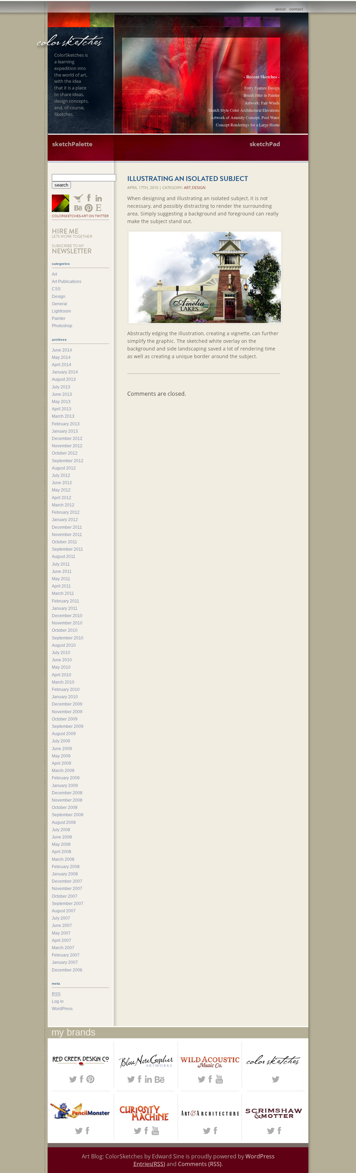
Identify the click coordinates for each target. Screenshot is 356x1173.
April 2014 (61, 364)
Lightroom (61, 311)
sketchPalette (72, 144)
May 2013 (61, 401)
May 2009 (61, 756)
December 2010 (67, 615)
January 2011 (65, 608)
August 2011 (63, 556)
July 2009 (61, 741)
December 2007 (67, 881)
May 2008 (61, 844)
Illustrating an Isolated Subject (187, 178)
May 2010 (61, 667)
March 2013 (63, 416)
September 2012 (67, 460)
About (280, 9)
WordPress (62, 1008)
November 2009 (67, 711)
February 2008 (66, 866)
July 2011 (61, 564)
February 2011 (65, 601)
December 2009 (67, 704)
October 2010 (65, 630)
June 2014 (62, 350)
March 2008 (63, 859)
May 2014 (61, 357)
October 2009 (65, 719)
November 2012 (67, 445)
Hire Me (72, 233)
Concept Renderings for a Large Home (248, 124)
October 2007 (65, 896)
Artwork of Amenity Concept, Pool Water (245, 117)
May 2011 (61, 578)
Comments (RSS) (199, 1164)
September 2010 (67, 638)
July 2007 (61, 918)
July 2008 (61, 829)
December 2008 (67, 792)
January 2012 (65, 519)
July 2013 (61, 387)
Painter (58, 318)
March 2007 (63, 947)
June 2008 (62, 837)
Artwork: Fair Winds (262, 102)
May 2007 (61, 933)
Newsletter (72, 249)
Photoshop (62, 325)
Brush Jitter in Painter (262, 95)
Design (198, 187)
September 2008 (67, 814)
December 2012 (67, 438)
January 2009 (65, 785)
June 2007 (62, 925)
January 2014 (65, 372)
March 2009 (63, 770)
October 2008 (65, 807)
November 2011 (67, 534)
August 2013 (64, 379)
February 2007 (66, 955)
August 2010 (64, 645)
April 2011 (61, 586)
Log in (58, 1001)
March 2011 (63, 593)
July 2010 (61, 652)
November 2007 (67, 888)
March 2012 (63, 505)
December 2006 (67, 970)
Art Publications (66, 281)
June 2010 (62, 660)
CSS (56, 288)
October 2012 (65, 453)
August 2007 (64, 910)
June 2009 (62, 748)
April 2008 (61, 851)
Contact (296, 9)
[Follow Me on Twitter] (60, 204)
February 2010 (66, 689)
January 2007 (65, 962)
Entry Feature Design (262, 87)
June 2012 (62, 482)
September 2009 (67, 726)
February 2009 (66, 778)
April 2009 (61, 763)
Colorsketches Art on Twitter (80, 216)
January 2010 (65, 696)
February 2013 (66, 424)
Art (187, 187)
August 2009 (64, 733)
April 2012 (61, 497)
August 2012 (64, 468)
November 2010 (67, 623)
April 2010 (61, 674)
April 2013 (61, 409)
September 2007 (67, 903)
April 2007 (61, 940)
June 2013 (62, 394)
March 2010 (63, 682)
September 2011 (67, 549)
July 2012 (61, 475)
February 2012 (66, 512)
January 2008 (65, 874)
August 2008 (64, 822)
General (59, 303)
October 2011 (64, 542)
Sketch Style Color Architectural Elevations (244, 110)
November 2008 (67, 800)
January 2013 (65, 431)
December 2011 (67, 527)
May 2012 (61, 490)
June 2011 (62, 571)
